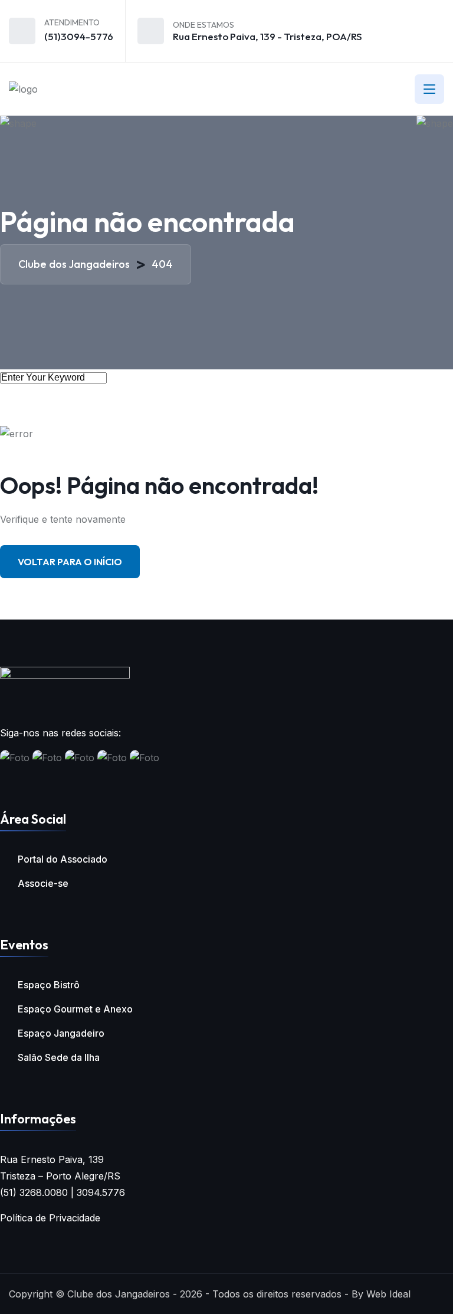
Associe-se (43, 883)
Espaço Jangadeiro (61, 1033)
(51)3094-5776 (78, 36)
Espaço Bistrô (49, 985)
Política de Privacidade (50, 1218)
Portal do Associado (62, 859)
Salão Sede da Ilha (59, 1057)
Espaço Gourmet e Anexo (75, 1009)
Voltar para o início (70, 562)
